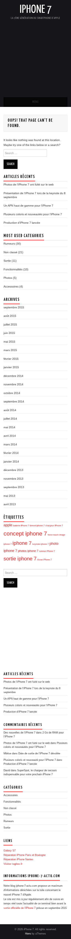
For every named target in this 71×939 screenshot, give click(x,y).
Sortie (7, 260)
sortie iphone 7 (20, 558)
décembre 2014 (13, 375)
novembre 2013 (13, 478)
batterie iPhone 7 (21, 525)
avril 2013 (10, 504)
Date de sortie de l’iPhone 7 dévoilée (39, 753)
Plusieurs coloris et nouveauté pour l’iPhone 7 (30, 760)
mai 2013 (9, 495)
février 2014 (11, 452)
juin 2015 (9, 333)
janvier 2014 (11, 461)
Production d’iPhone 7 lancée (22, 222)
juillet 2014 (10, 418)
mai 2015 (9, 341)
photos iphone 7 (28, 550)
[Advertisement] (35, 56)
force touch (53, 535)
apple (8, 525)
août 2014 (10, 410)
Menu (35, 101)
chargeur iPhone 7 (54, 525)
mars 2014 (10, 444)
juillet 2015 (10, 324)
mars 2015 (10, 350)
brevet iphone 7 (37, 525)
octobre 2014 (12, 393)
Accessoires (11, 286)
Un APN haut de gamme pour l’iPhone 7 (28, 205)
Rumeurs (9, 243)
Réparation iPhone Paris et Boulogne (25, 855)
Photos (8, 277)
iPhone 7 (36, 9)
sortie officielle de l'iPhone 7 (20, 908)
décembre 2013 (13, 470)
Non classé (10, 252)
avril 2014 (10, 435)
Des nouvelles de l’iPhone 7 (19, 732)
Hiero (28, 933)
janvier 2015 (11, 367)
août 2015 (10, 315)
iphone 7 (22, 543)
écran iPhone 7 (44, 559)
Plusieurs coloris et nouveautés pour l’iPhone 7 (33, 214)
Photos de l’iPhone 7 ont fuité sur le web (29, 184)
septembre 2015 (14, 307)
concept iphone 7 (25, 533)
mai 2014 (9, 427)
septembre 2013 (14, 487)
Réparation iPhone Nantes (18, 859)
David (7, 770)
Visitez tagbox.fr (13, 864)
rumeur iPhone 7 (47, 551)
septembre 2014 (14, 401)
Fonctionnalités (13, 269)
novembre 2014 (13, 384)
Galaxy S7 (10, 850)
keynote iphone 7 (40, 544)
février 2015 (11, 358)
